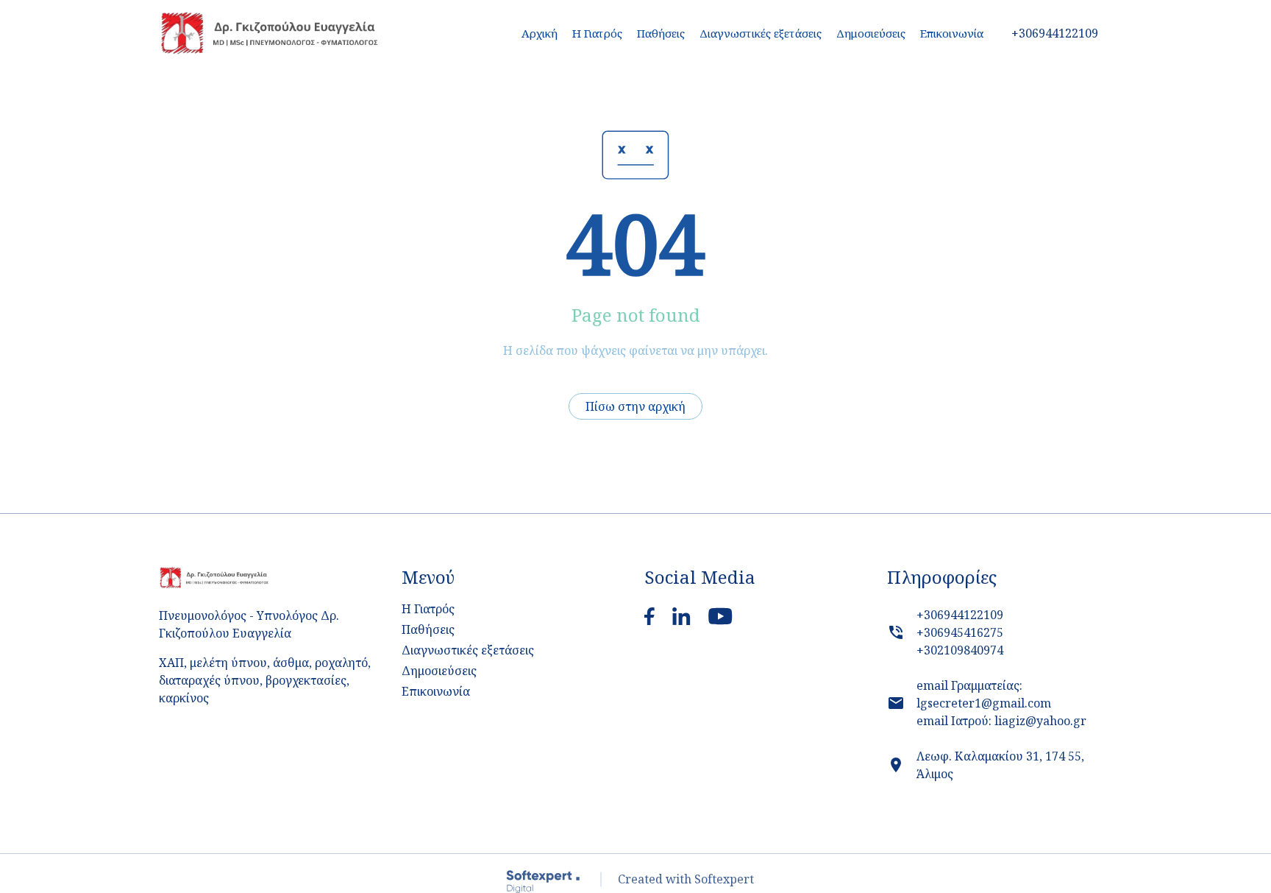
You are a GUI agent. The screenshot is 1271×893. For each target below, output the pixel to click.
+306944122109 (959, 615)
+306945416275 (959, 632)
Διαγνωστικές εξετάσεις (760, 33)
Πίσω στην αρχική (635, 406)
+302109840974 (959, 650)
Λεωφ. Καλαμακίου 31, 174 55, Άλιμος (1000, 765)
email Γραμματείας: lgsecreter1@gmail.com (983, 694)
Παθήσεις (428, 629)
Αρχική (539, 33)
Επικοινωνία (951, 33)
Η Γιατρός (597, 33)
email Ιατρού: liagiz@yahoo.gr (1001, 721)
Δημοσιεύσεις (870, 33)
